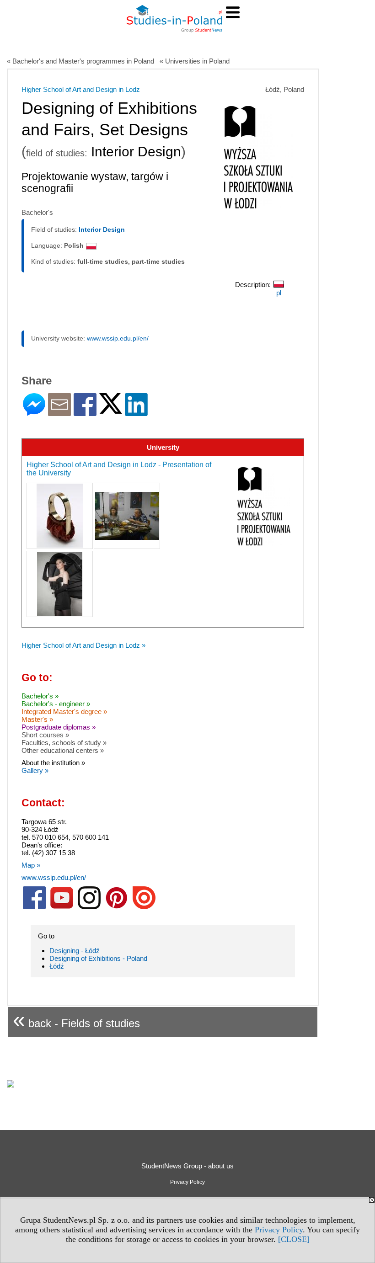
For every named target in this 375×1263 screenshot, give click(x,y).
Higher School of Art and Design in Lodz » (83, 645)
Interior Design (102, 229)
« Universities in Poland (195, 61)
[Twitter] (110, 410)
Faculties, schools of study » (64, 742)
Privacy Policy (279, 1229)
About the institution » (53, 763)
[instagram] (89, 907)
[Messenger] (34, 412)
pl (278, 293)
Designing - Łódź (74, 950)
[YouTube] (62, 907)
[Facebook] (85, 412)
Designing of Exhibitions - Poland (98, 958)
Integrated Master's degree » (64, 711)
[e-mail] (59, 412)
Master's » (37, 719)
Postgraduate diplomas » (58, 727)
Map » (30, 865)
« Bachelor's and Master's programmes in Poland (80, 61)
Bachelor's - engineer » (55, 704)
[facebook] (34, 907)
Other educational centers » (62, 750)
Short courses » (45, 735)
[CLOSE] (294, 1239)
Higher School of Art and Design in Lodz (80, 89)
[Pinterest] (116, 907)
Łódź (56, 966)
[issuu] (144, 907)
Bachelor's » (40, 696)
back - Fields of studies (76, 1019)
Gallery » (34, 770)
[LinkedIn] (136, 412)
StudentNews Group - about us (187, 1166)
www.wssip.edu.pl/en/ (118, 338)
